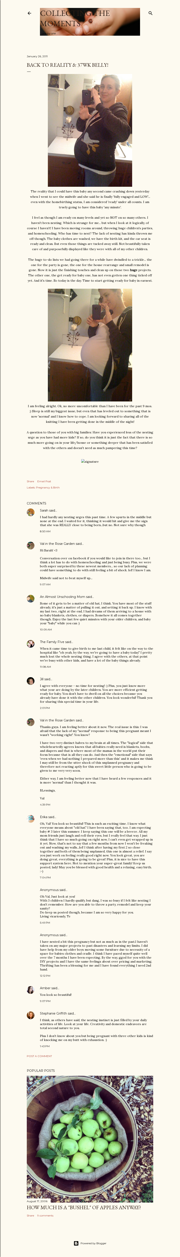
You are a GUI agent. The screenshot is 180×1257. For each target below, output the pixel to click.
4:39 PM (45, 804)
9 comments (45, 1215)
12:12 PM (45, 975)
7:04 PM (45, 877)
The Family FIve (52, 642)
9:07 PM (45, 1001)
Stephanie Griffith (53, 1013)
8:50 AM (45, 531)
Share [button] (30, 481)
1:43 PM (45, 1046)
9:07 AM (45, 584)
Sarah (44, 510)
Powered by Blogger (93, 1243)
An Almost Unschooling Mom (62, 597)
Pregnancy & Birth (48, 487)
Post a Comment (39, 1056)
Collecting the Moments (75, 18)
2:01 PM (45, 708)
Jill (41, 679)
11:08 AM (45, 666)
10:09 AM (46, 629)
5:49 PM (45, 922)
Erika (43, 817)
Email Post (44, 481)
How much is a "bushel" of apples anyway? (84, 1207)
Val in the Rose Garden (57, 544)
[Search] (150, 12)
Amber (45, 988)
